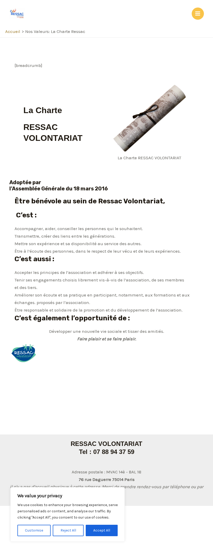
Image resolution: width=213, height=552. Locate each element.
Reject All (68, 530)
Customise (34, 530)
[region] (67, 514)
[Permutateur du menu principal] (198, 14)
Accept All (101, 530)
